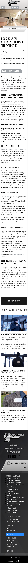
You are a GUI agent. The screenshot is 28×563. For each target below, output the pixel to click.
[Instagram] (18, 457)
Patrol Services (12, 499)
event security (11, 537)
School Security (12, 508)
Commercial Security (14, 483)
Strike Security (12, 512)
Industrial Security (13, 493)
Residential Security (13, 504)
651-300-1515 (15, 445)
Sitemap (10, 557)
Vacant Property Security (15, 502)
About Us (9, 525)
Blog (8, 528)
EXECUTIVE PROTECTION (14, 516)
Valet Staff (10, 547)
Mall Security (11, 495)
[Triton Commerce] (14, 442)
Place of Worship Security (15, 497)
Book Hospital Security (11, 71)
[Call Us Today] (3, 7)
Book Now (15, 7)
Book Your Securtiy (14, 301)
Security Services (13, 475)
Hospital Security (12, 489)
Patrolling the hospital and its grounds (13, 149)
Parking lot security (7, 196)
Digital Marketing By (13, 561)
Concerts (10, 542)
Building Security (12, 478)
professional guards (7, 86)
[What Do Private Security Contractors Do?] (14, 332)
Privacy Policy (17, 557)
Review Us (10, 534)
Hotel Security (11, 491)
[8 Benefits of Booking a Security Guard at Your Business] (14, 406)
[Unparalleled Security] (14, 5)
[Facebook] (9, 457)
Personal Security (13, 521)
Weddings (10, 540)
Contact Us (11, 530)
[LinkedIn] (14, 457)
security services (14, 116)
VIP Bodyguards (12, 519)
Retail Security (11, 506)
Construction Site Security (15, 485)
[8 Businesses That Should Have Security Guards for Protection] (14, 370)
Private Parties (12, 544)
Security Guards (12, 510)
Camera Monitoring (13, 481)
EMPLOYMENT (10, 550)
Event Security (11, 487)
